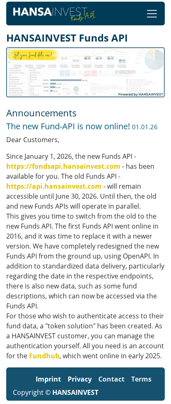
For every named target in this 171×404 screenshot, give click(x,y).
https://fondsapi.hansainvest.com (63, 166)
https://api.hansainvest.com (54, 186)
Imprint (48, 379)
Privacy (80, 379)
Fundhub (44, 355)
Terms (141, 379)
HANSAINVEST (75, 392)
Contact (111, 379)
